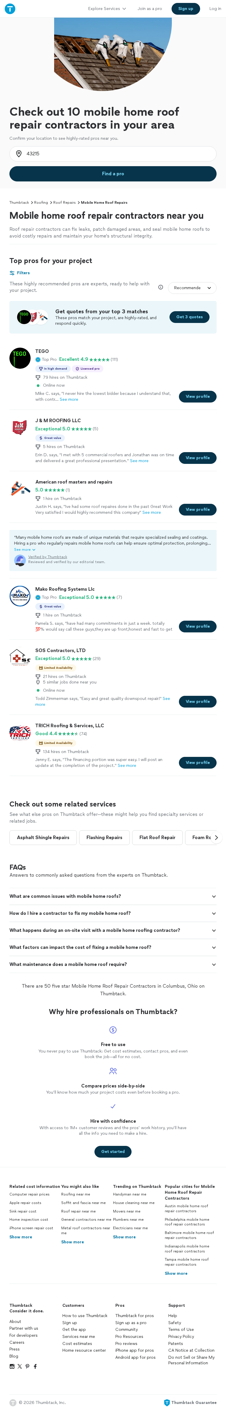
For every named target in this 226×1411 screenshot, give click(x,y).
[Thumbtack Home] (10, 8)
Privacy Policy (181, 1336)
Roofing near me (75, 1194)
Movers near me (126, 1211)
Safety (174, 1322)
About (15, 1321)
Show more (20, 1237)
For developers (23, 1335)
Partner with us (23, 1328)
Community (126, 1329)
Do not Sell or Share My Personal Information (191, 1360)
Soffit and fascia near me (83, 1203)
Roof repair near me (78, 1211)
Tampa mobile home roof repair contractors (187, 1262)
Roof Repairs (64, 203)
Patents (175, 1343)
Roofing (41, 203)
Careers (16, 1342)
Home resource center (84, 1350)
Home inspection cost (28, 1220)
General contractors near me (86, 1220)
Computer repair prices (29, 1194)
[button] (46, 359)
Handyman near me (129, 1194)
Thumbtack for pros (134, 1315)
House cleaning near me (133, 1203)
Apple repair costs (25, 1203)
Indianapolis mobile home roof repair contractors (187, 1248)
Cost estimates (77, 1343)
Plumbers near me (128, 1220)
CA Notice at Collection (191, 1350)
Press (14, 1349)
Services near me (78, 1336)
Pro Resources (129, 1336)
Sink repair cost (22, 1211)
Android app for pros (135, 1357)
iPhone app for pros (134, 1350)
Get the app (74, 1329)
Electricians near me (130, 1228)
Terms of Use (181, 1329)
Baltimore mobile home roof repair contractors (189, 1235)
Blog (13, 1356)
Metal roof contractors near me (85, 1230)
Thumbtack (19, 203)
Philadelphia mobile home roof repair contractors (187, 1222)
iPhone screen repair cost (31, 1228)
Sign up (69, 1322)
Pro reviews (126, 1343)
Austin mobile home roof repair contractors (186, 1208)
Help (172, 1315)
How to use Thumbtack (84, 1315)
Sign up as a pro (131, 1322)
